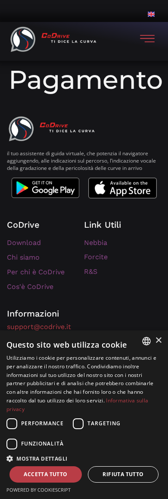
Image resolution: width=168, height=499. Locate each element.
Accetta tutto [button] (45, 474)
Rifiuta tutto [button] (123, 474)
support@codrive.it (39, 327)
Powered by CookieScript (38, 489)
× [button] (158, 340)
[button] (84, 458)
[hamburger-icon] (147, 39)
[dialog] (84, 414)
